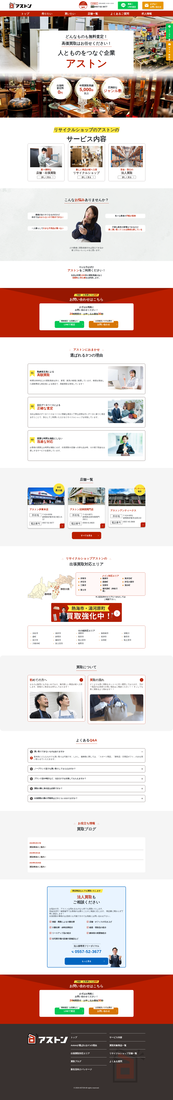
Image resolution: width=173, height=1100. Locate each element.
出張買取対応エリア (80, 1053)
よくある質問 (115, 1061)
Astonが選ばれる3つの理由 (84, 1045)
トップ (25, 13)
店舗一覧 (93, 13)
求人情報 (146, 13)
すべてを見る (86, 535)
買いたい (70, 13)
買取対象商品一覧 (117, 1045)
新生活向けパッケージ (81, 1069)
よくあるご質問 (119, 13)
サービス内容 (115, 1037)
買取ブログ (76, 1061)
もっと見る (86, 961)
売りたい (47, 13)
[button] (86, 751)
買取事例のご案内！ (38, 847)
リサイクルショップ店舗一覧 (123, 1053)
